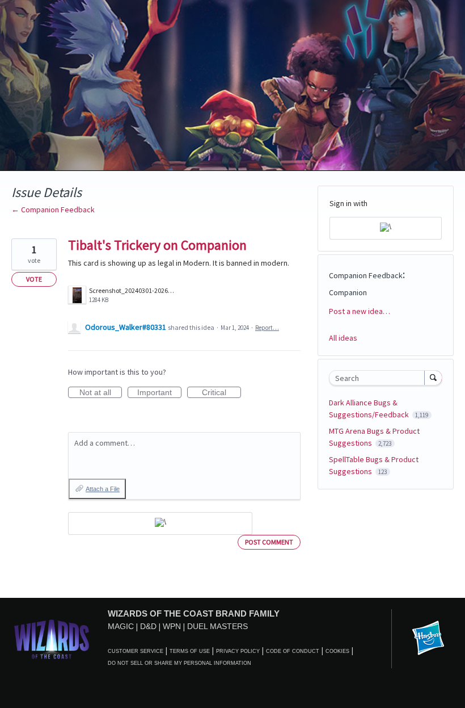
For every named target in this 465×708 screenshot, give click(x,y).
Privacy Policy (238, 651)
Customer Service (135, 651)
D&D (148, 626)
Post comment (269, 542)
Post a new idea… (359, 311)
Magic (121, 626)
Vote (34, 279)
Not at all (100, 393)
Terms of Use (190, 651)
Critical (221, 393)
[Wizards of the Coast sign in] (160, 523)
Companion (348, 292)
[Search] (433, 377)
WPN (172, 626)
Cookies (337, 651)
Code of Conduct (292, 651)
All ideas (343, 338)
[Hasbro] (428, 639)
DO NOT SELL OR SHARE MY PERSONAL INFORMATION (179, 663)
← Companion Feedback (53, 209)
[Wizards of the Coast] (51, 639)
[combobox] (379, 378)
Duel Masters (217, 626)
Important (159, 393)
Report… (267, 328)
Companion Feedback (366, 275)
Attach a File (103, 488)
